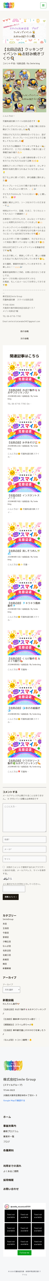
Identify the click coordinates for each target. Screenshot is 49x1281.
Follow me (24, 1252)
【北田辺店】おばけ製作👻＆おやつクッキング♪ (24, 391)
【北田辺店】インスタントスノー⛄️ (23, 497)
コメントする (9, 63)
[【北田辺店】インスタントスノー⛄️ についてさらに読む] (24, 479)
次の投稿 (24, 338)
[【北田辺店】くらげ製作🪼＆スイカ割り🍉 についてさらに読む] (24, 642)
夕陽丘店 (7, 941)
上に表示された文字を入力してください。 (22, 884)
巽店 (5, 963)
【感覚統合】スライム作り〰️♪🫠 (18, 1024)
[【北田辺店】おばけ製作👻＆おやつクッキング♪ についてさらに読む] (24, 374)
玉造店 (6, 928)
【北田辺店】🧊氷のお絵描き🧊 (24, 709)
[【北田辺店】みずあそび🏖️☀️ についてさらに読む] (24, 426)
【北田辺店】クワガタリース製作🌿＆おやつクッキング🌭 (24, 762)
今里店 (6, 932)
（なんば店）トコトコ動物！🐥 (17, 1039)
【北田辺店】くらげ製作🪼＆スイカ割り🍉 (24, 660)
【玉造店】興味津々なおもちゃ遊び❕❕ (21, 1019)
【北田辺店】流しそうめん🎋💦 (24, 552)
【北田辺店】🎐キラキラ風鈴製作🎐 (24, 604)
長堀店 (6, 959)
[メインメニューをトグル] (43, 5)
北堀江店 (7, 955)
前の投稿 (24, 331)
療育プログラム (11, 1131)
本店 (5, 923)
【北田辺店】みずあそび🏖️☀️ (24, 442)
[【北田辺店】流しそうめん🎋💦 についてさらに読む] (24, 534)
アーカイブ (8, 984)
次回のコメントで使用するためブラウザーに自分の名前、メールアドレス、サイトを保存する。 (24, 870)
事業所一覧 (8, 1136)
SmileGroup (8, 919)
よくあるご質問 (11, 1171)
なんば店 (7, 946)
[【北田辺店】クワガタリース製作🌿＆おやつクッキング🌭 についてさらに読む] (24, 744)
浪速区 (6, 937)
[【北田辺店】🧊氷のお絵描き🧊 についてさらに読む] (24, 692)
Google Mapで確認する (14, 1100)
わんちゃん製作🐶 (11, 1003)
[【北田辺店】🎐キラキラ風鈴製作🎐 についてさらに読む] (24, 587)
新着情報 (7, 968)
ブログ (6, 1141)
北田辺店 (21, 63)
